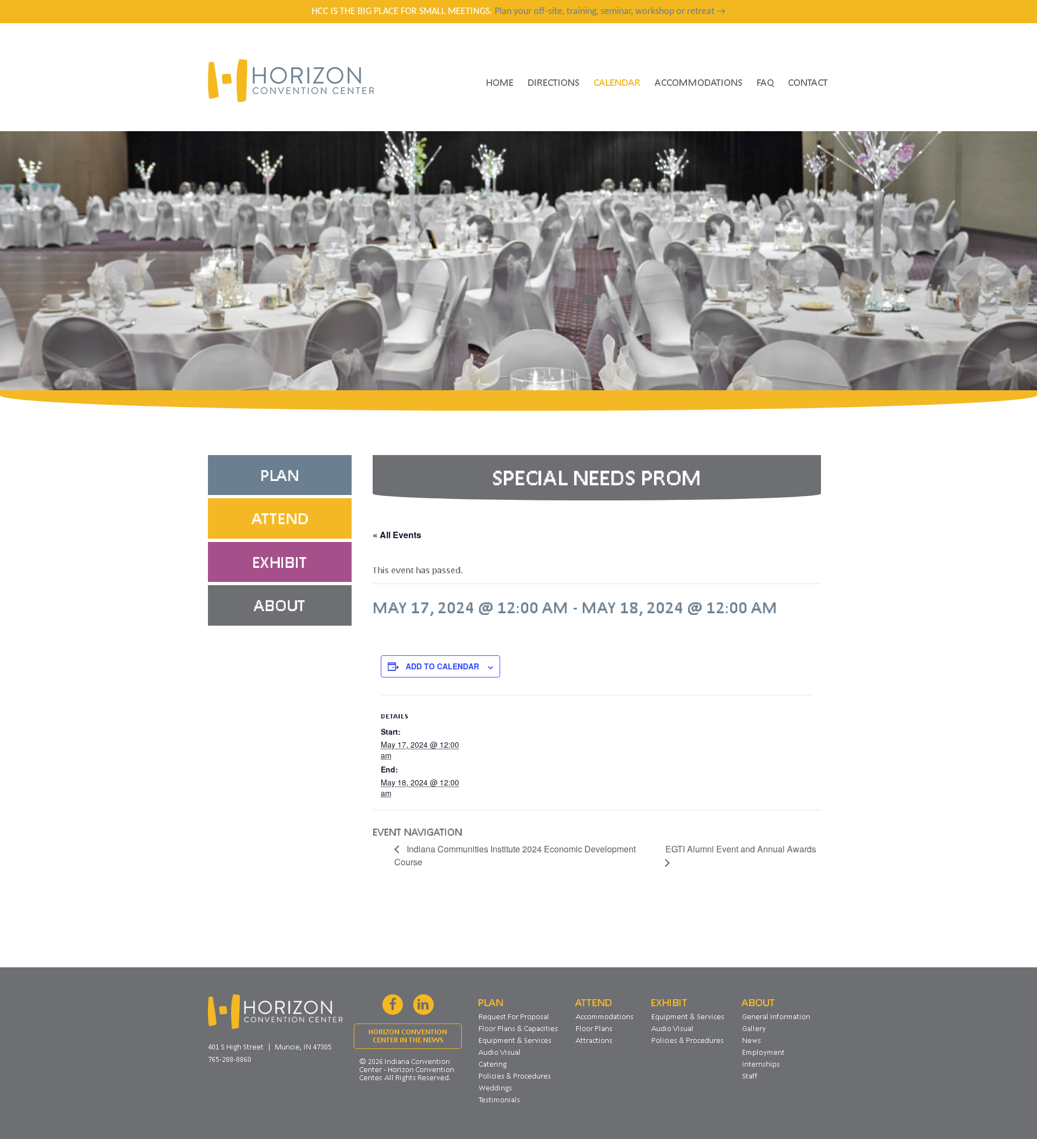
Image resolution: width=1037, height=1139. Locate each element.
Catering (493, 1064)
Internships (761, 1064)
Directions (554, 82)
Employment (763, 1052)
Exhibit (279, 562)
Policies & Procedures (515, 1076)
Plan (279, 475)
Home (500, 82)
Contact (808, 82)
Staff (750, 1076)
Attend (280, 518)
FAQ (765, 82)
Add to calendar (442, 666)
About (280, 605)
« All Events (397, 534)
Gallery (754, 1028)
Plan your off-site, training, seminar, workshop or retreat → (610, 11)
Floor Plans (594, 1028)
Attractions (594, 1040)
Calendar (617, 82)
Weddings (495, 1087)
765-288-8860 (229, 1059)
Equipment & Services (515, 1040)
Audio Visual (500, 1052)
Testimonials (499, 1099)
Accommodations (699, 82)
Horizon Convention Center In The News (407, 1036)
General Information (776, 1016)
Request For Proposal (514, 1016)
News (751, 1040)
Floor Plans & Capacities (518, 1028)
